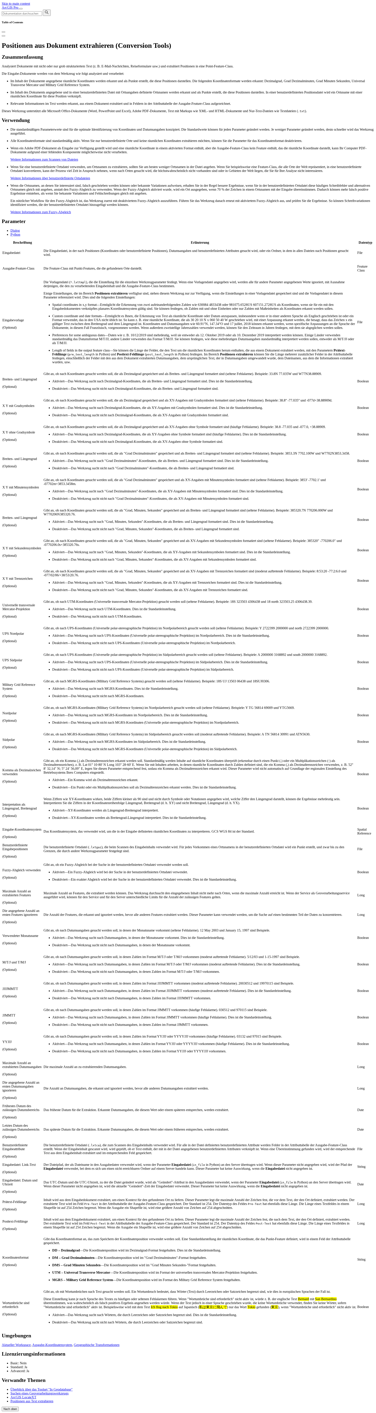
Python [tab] (15, 234)
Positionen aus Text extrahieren (31, 1401)
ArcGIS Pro (10, 7)
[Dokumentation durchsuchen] (47, 13)
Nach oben (10, 1409)
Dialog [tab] (15, 230)
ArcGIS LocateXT (23, 1397)
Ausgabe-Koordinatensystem (52, 1345)
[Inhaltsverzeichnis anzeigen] (3, 36)
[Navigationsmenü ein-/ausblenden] (21, 8)
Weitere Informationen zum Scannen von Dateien (44, 159)
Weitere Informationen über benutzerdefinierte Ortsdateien (50, 178)
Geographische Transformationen (96, 1345)
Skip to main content (16, 3)
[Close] (3, 32)
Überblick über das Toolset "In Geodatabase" (41, 1389)
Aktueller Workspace (16, 1345)
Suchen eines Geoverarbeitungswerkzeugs (39, 1393)
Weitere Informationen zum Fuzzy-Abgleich (40, 212)
